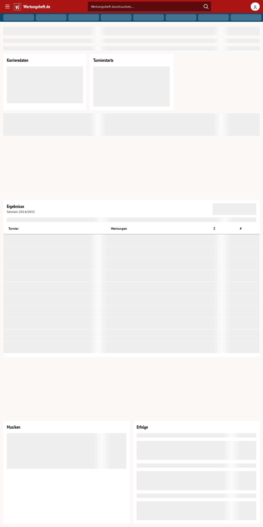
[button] (216, 228)
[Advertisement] (131, 168)
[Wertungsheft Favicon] (17, 6)
